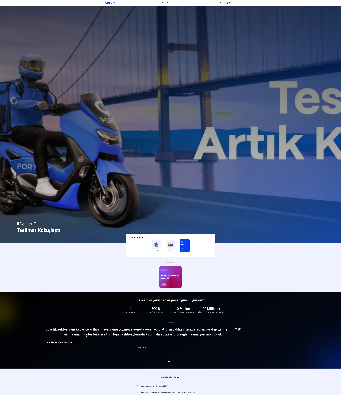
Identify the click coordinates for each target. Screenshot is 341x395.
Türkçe (231, 3)
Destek (222, 3)
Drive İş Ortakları (167, 3)
